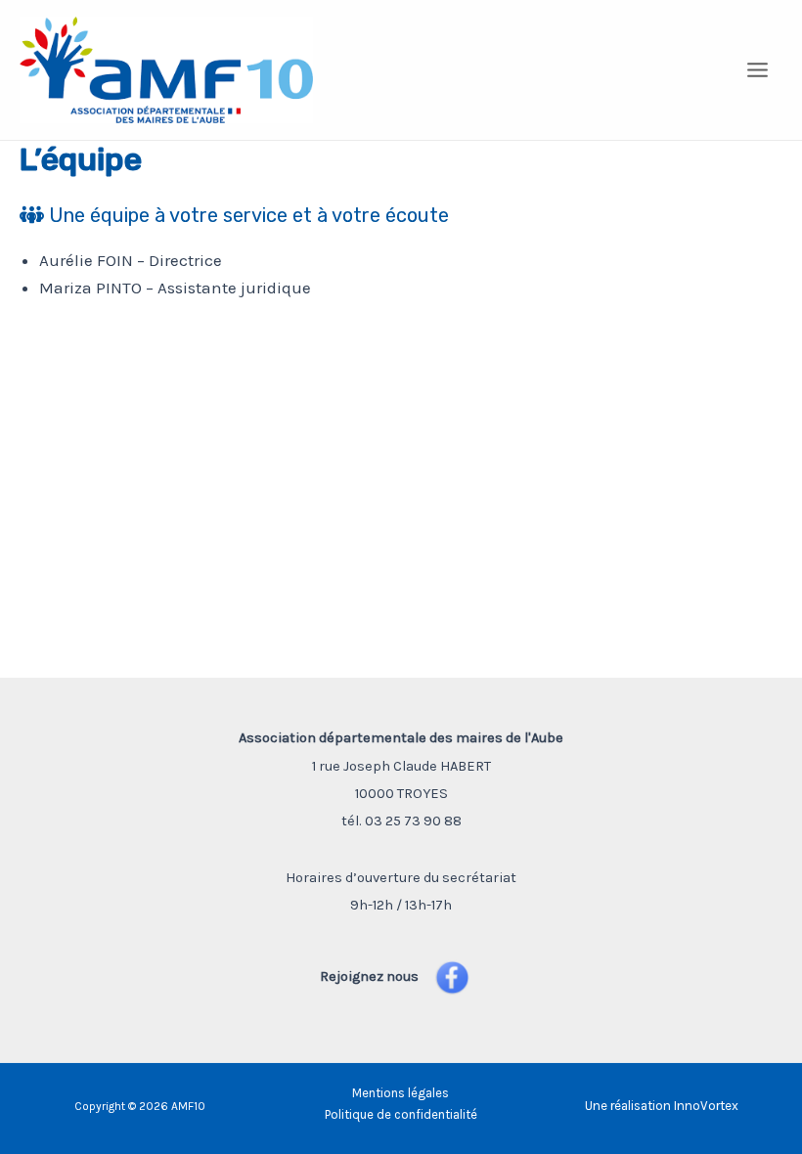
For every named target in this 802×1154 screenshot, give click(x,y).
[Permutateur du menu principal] (758, 70)
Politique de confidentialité (401, 1114)
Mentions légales (400, 1093)
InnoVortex (706, 1105)
